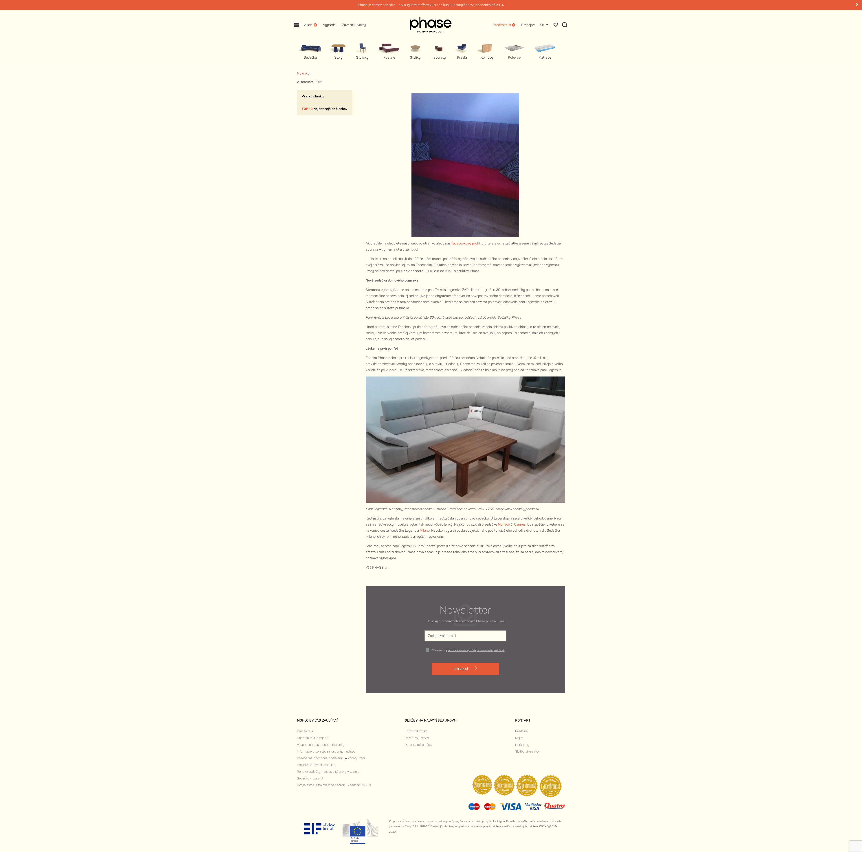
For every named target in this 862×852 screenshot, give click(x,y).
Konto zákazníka (416, 731)
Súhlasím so (468, 650)
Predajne (528, 25)
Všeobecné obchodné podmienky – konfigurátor (331, 758)
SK (542, 25)
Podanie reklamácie (418, 745)
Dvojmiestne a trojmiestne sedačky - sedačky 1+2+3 (334, 785)
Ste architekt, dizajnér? (313, 738)
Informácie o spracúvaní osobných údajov (326, 751)
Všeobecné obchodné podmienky (320, 745)
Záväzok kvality (354, 25)
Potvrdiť (461, 669)
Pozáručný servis (417, 738)
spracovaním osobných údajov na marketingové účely (475, 650)
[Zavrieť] (857, 5)
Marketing (522, 745)
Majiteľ (519, 738)
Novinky (303, 73)
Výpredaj (329, 25)
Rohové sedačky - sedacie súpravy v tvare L (328, 772)
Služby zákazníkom (528, 751)
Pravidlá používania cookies (316, 765)
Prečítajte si (305, 731)
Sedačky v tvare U (310, 778)
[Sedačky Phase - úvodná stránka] (430, 25)
